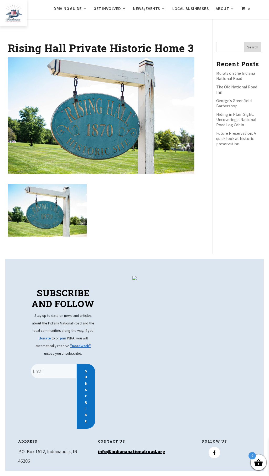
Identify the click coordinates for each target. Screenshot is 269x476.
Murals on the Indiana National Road (235, 76)
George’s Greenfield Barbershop (234, 103)
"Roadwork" (80, 345)
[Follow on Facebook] (214, 452)
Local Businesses (190, 8)
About (222, 8)
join (63, 338)
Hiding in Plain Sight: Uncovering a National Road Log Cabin (236, 119)
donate (45, 338)
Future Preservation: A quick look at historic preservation (236, 138)
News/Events (146, 8)
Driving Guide (67, 8)
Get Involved (107, 8)
